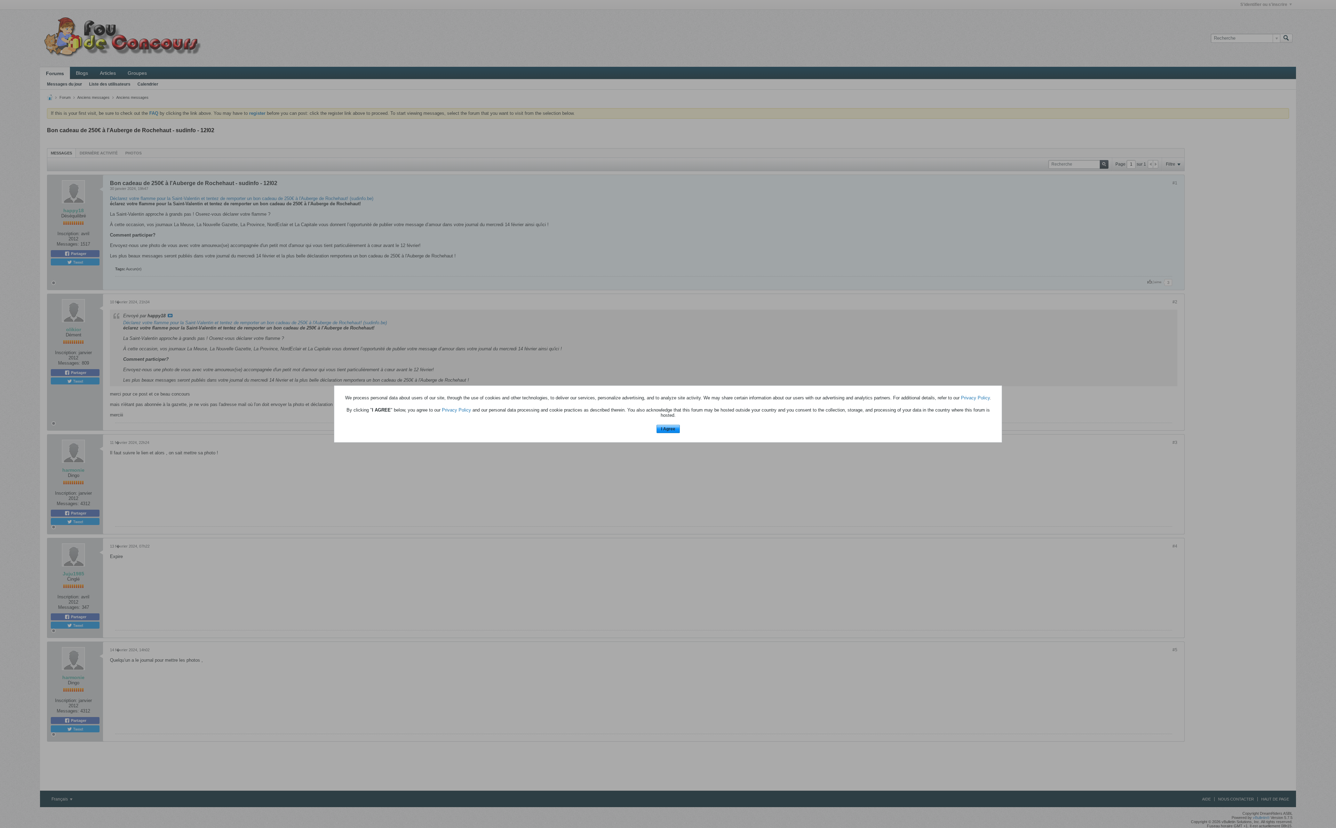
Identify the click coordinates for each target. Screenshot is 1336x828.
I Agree (668, 429)
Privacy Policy (975, 397)
